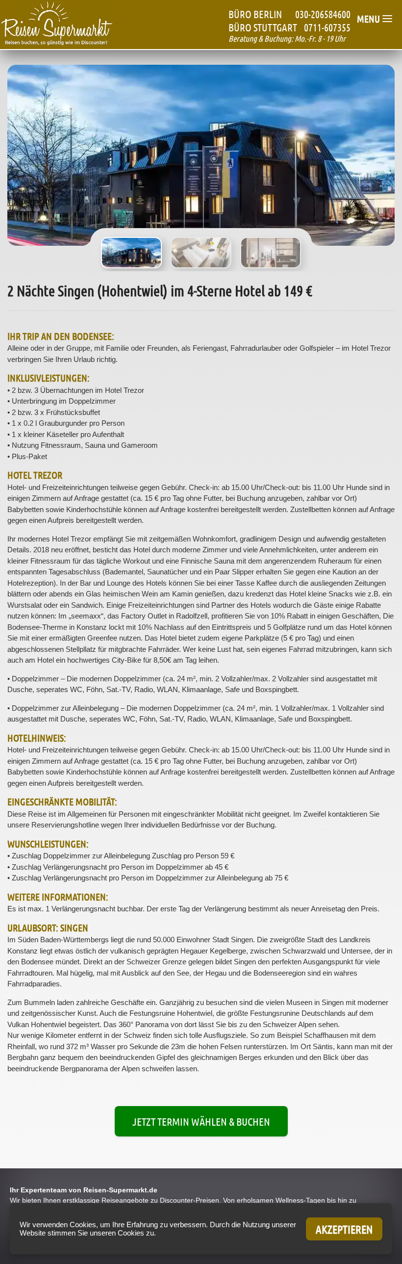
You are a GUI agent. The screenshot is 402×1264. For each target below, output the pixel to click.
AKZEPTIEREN (344, 1229)
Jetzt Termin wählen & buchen (201, 1121)
